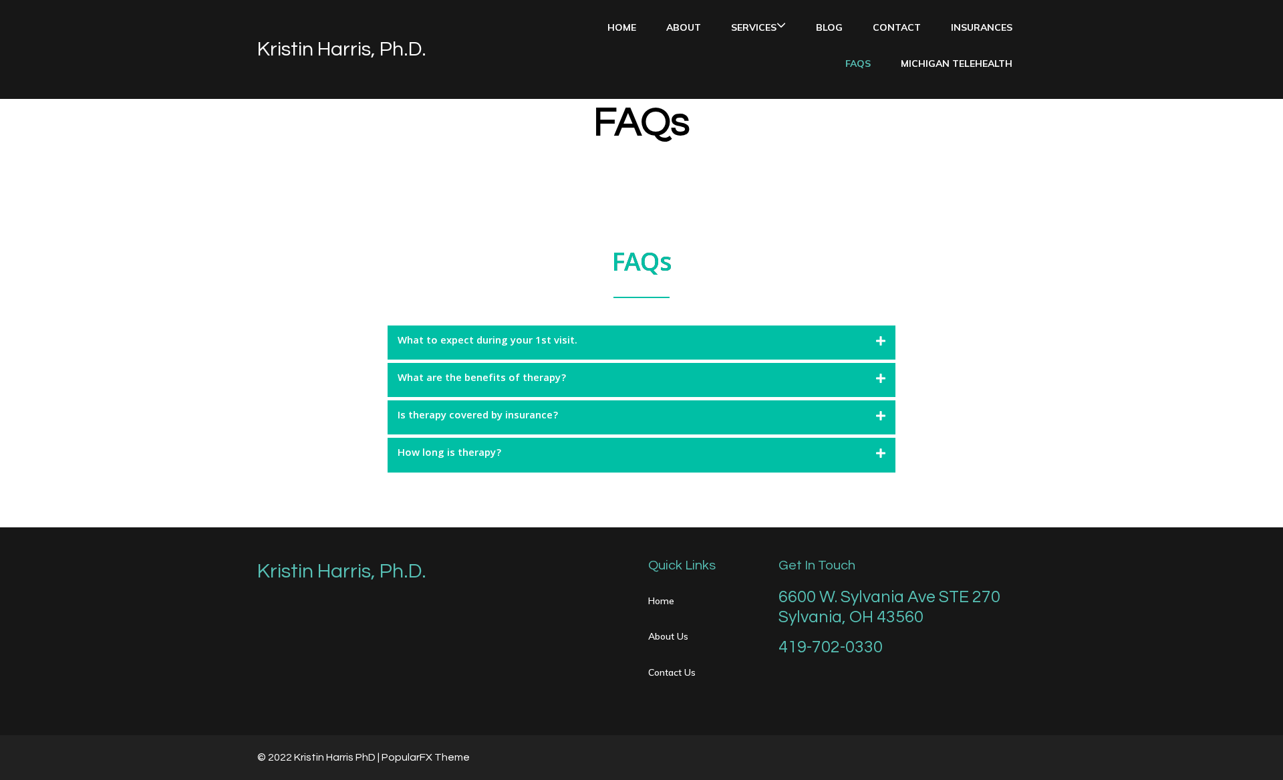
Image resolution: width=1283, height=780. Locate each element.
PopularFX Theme (426, 757)
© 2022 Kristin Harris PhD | (319, 757)
